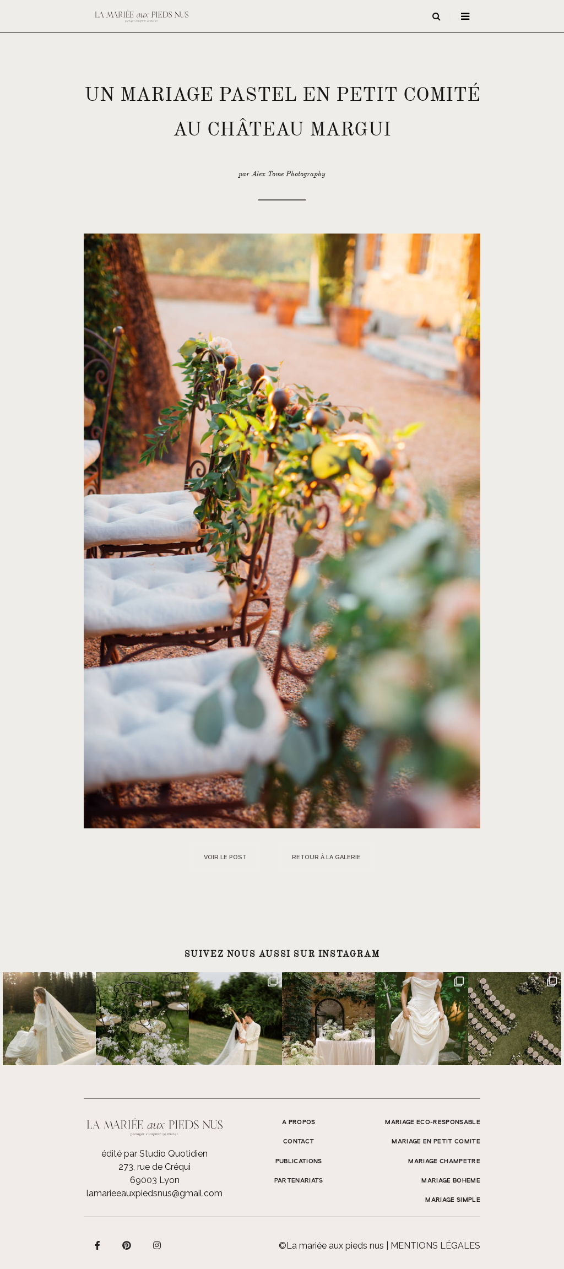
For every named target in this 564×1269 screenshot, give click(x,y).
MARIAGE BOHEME (450, 1181)
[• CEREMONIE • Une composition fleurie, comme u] (142, 1018)
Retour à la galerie (326, 857)
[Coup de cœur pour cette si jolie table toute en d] (328, 1018)
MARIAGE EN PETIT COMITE (436, 1142)
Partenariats (298, 1181)
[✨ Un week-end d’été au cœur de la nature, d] (235, 1018)
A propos (299, 1122)
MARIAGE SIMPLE (452, 1200)
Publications (298, 1161)
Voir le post (225, 857)
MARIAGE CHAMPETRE (444, 1161)
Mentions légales (435, 1245)
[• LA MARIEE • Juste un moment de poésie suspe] (49, 1018)
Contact (298, 1142)
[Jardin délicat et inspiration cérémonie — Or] (514, 1018)
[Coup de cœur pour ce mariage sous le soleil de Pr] (421, 1018)
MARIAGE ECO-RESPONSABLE (432, 1122)
